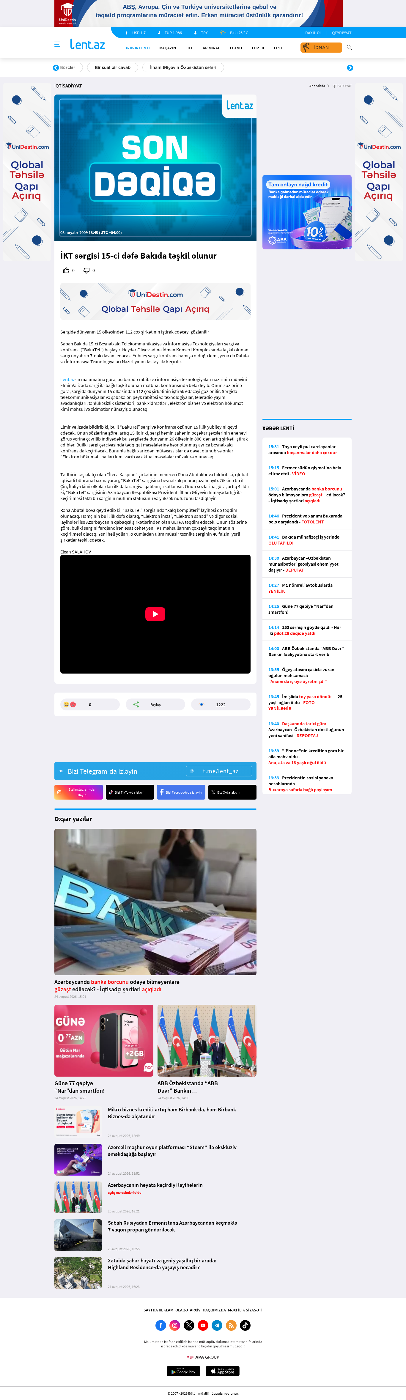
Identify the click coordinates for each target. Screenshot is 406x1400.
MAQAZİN (167, 48)
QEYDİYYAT (342, 32)
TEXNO (235, 48)
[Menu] (57, 45)
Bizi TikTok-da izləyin (130, 792)
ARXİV (195, 1310)
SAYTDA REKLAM (158, 1310)
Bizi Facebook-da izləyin (184, 792)
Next (350, 68)
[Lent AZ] (87, 44)
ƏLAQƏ (181, 1310)
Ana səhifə (317, 86)
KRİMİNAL (211, 48)
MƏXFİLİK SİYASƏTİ (245, 1310)
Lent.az (67, 379)
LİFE (189, 48)
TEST (278, 48)
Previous (55, 68)
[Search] (349, 46)
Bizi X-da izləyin (228, 792)
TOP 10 (257, 48)
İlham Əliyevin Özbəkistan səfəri (183, 67)
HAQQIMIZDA (214, 1310)
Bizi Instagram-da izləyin (81, 792)
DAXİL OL (313, 32)
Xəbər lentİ (138, 48)
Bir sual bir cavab (112, 67)
